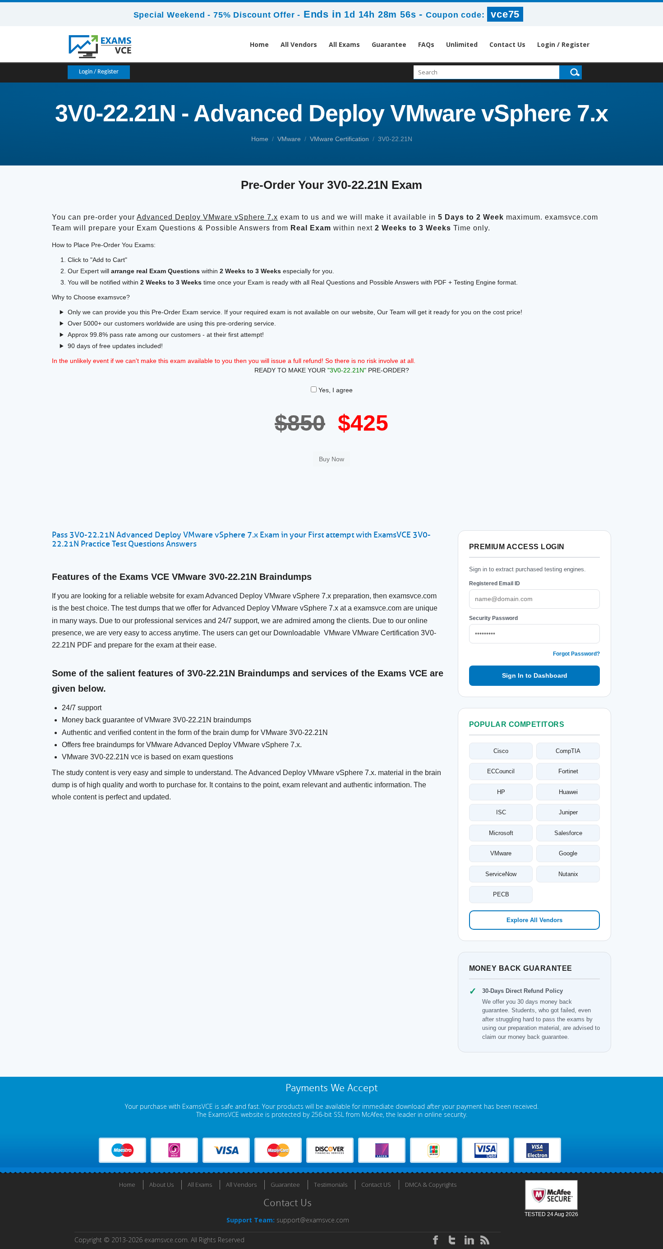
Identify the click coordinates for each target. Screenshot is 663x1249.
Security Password (493, 618)
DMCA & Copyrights (430, 1184)
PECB (501, 894)
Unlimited (462, 44)
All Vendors (299, 44)
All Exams (344, 44)
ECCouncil (501, 771)
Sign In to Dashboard (534, 675)
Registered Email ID (494, 583)
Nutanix (568, 874)
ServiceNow (500, 874)
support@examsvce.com (312, 1220)
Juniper (568, 812)
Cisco (500, 751)
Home (259, 44)
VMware (289, 138)
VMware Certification (339, 138)
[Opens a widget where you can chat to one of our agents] (601, 1197)
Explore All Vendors (534, 920)
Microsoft (501, 833)
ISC (501, 812)
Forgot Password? (576, 654)
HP (501, 792)
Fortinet (568, 771)
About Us (161, 1184)
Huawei (568, 792)
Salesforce (568, 833)
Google (568, 853)
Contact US (376, 1184)
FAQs (426, 44)
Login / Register (563, 44)
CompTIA (568, 751)
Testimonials (330, 1184)
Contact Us (507, 44)
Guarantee (389, 44)
